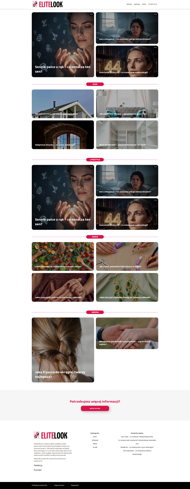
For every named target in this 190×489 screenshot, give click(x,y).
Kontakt (38, 470)
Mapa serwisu (59, 485)
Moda (129, 4)
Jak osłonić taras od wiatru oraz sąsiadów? (56, 113)
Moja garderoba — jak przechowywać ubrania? (122, 144)
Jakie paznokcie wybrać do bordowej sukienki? (58, 297)
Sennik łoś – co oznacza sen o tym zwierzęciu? (137, 447)
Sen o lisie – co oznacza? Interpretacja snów (137, 436)
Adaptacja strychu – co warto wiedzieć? (55, 144)
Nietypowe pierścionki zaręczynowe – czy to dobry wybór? (124, 343)
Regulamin (75, 485)
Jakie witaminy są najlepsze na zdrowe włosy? (58, 266)
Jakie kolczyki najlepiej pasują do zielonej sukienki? (125, 297)
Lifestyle (152, 4)
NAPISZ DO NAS (95, 408)
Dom (144, 4)
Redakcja (38, 465)
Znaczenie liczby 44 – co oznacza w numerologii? (123, 72)
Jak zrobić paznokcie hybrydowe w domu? (120, 266)
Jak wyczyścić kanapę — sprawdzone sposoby (122, 113)
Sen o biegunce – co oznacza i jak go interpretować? (125, 39)
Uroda (137, 4)
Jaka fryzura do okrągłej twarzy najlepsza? (60, 374)
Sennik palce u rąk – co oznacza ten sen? (62, 69)
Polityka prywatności (39, 485)
